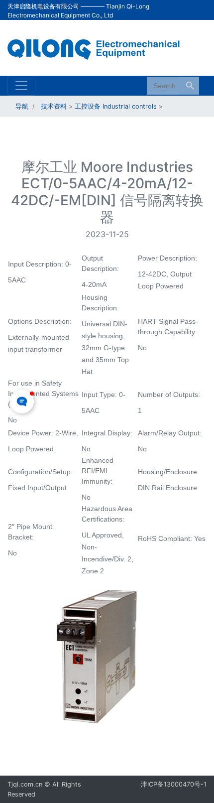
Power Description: (168, 258)
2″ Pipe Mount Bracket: (30, 532)
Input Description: (36, 264)
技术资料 (54, 106)
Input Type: (100, 395)
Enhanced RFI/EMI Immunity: (98, 470)
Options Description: (41, 321)
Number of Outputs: (170, 395)
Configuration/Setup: (41, 472)
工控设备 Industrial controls (116, 106)
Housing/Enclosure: (169, 472)
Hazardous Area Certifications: (107, 514)
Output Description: (101, 263)
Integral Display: (108, 433)
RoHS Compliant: (166, 538)
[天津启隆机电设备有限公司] (99, 47)
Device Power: (31, 433)
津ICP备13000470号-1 (174, 784)
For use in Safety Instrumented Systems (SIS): (43, 393)
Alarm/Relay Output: (171, 433)
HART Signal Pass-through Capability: (168, 326)
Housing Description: (101, 302)
